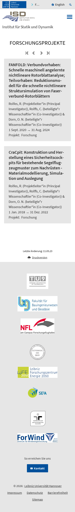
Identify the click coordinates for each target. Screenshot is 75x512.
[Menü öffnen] (70, 18)
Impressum (14, 493)
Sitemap (37, 499)
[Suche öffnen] (71, 5)
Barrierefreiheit (58, 493)
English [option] (60, 4)
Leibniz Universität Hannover (43, 486)
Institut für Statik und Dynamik (27, 27)
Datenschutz (35, 493)
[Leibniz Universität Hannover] (14, 4)
